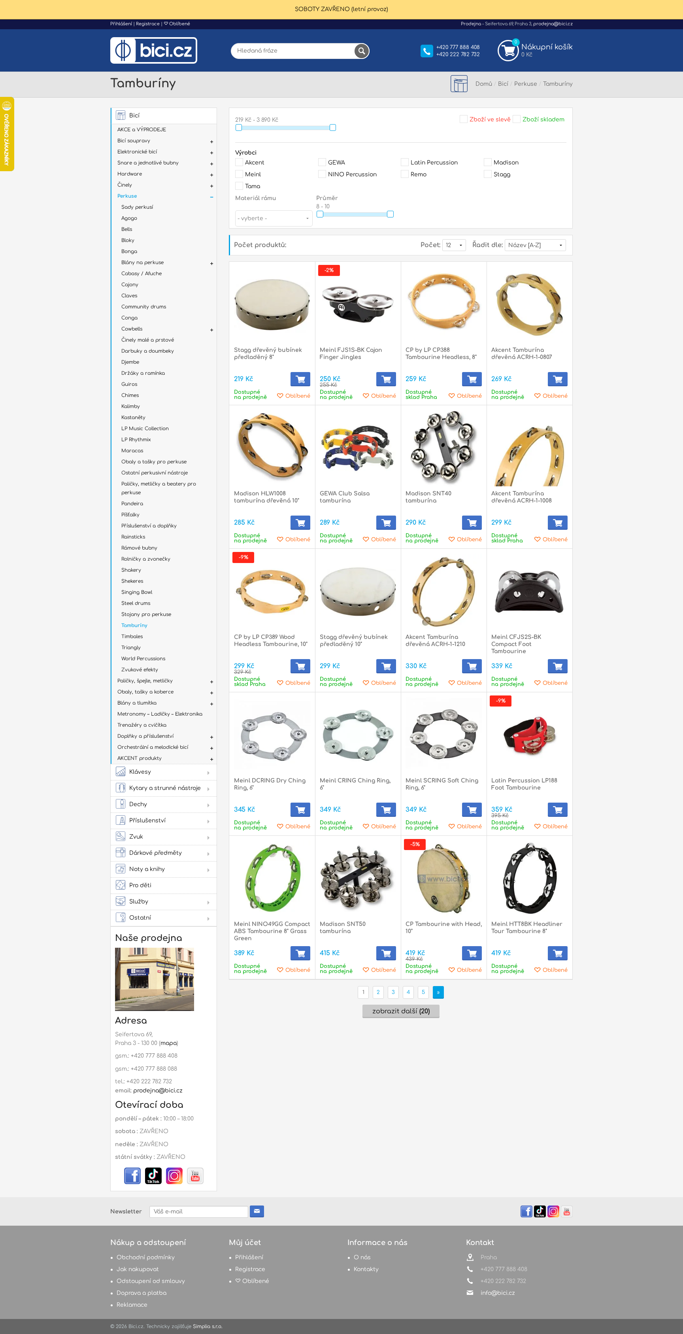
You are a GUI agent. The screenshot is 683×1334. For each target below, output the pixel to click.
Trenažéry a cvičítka (141, 725)
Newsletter (126, 1212)
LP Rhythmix (136, 439)
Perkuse (127, 196)
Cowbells (131, 329)
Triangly (131, 647)
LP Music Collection (145, 428)
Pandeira (132, 503)
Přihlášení (121, 23)
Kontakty (366, 1269)
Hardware (129, 174)
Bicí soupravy (133, 141)
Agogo (129, 218)
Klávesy (140, 772)
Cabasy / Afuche (141, 273)
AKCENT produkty (139, 758)
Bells (126, 229)
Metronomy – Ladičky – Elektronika (159, 714)
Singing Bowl (136, 592)
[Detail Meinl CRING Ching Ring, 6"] (358, 735)
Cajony (129, 284)
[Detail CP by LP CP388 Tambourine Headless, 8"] (444, 304)
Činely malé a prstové (147, 340)
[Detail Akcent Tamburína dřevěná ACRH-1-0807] (529, 304)
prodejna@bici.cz (553, 23)
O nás (362, 1257)
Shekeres (132, 581)
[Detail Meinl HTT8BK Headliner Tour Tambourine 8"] (529, 879)
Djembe (130, 362)
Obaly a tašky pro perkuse (154, 462)
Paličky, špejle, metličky (145, 681)
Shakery (131, 570)
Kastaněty (133, 417)
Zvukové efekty (139, 670)
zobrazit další (401, 1011)
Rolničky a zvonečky (145, 559)
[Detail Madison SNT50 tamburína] (358, 879)
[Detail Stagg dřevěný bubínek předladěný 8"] (272, 304)
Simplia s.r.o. (208, 1326)
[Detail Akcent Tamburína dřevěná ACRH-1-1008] (529, 448)
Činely (124, 185)
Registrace (148, 23)
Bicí (134, 116)
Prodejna (471, 23)
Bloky (127, 240)
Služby (138, 902)
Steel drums (135, 603)
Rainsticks (133, 537)
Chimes (130, 395)
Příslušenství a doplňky (149, 526)
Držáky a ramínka (143, 373)
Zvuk (136, 837)
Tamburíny (134, 625)
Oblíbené (179, 23)
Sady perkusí (137, 207)
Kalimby (130, 406)
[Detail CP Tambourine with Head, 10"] (444, 879)
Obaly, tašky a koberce (145, 692)
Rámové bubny (139, 548)
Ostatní (140, 918)
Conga (129, 318)
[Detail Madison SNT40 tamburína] (444, 448)
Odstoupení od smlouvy (151, 1281)
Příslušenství (147, 821)
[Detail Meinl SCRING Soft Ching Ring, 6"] (444, 735)
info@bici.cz (498, 1293)
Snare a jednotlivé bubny (148, 163)
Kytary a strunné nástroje (165, 788)
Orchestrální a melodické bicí (152, 747)
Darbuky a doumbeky (147, 351)
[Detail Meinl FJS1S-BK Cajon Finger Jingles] (358, 304)
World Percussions (143, 658)
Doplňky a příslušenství (145, 736)
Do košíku (300, 379)
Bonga (129, 251)
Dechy (138, 804)
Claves (129, 296)
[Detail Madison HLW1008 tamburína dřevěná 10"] (272, 448)
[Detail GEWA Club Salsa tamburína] (358, 448)
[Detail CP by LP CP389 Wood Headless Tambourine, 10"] (272, 592)
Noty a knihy (147, 869)
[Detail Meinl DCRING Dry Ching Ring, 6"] (272, 735)
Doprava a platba (141, 1293)
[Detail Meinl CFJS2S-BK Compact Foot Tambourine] (529, 592)
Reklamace (132, 1305)
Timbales (132, 636)
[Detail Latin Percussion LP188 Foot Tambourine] (529, 735)
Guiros (129, 384)
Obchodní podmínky (146, 1257)
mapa (168, 1043)
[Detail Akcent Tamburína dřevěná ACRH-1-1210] (444, 592)
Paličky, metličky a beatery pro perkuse (158, 488)
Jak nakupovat (138, 1269)
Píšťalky (130, 515)
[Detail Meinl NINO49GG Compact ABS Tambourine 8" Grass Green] (272, 879)
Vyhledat (362, 51)
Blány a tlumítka (137, 703)
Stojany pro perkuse (146, 614)
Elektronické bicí (137, 152)
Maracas (132, 450)
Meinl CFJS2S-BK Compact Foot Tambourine (516, 644)
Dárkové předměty (155, 853)
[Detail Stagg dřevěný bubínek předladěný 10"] (358, 592)
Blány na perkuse (142, 262)
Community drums (143, 307)
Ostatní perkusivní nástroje (154, 473)
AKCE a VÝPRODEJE (141, 129)
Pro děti (140, 885)
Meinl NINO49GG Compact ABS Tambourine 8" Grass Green (272, 931)
